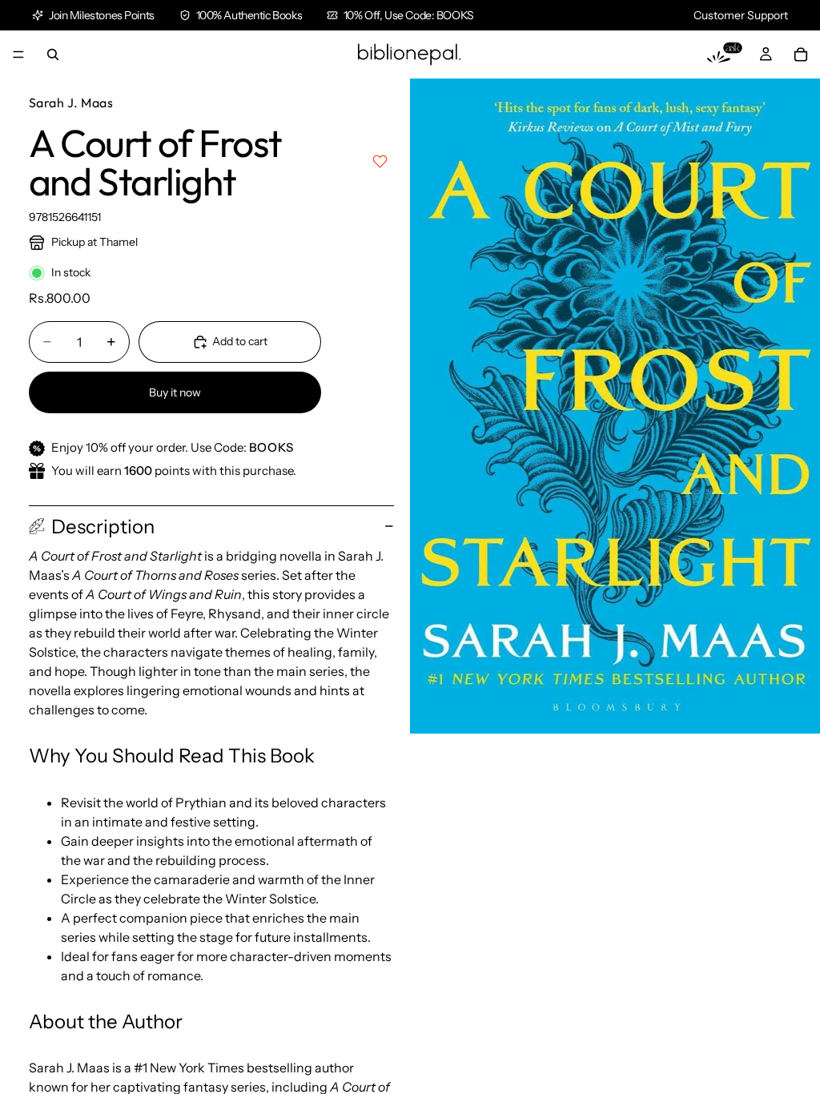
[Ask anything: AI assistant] (724, 54)
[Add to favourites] (380, 161)
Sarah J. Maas (71, 103)
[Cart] (800, 54)
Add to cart (239, 341)
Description (103, 526)
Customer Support (740, 15)
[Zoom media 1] (615, 406)
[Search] (52, 54)
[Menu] (18, 54)
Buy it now (175, 392)
